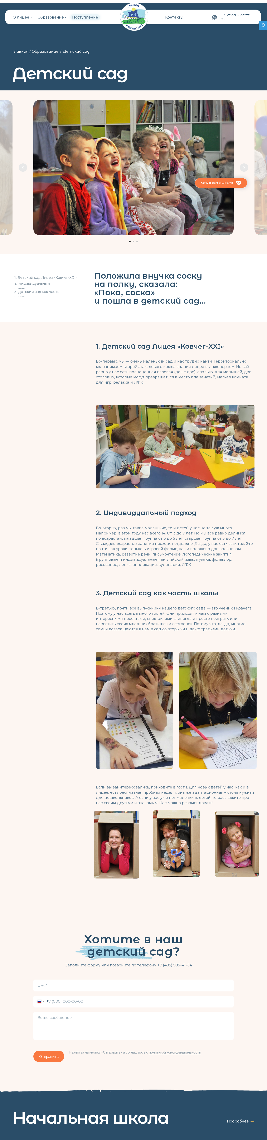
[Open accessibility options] (263, 25)
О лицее (21, 17)
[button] (221, 183)
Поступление (85, 17)
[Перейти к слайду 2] (133, 241)
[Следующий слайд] (244, 167)
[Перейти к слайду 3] (137, 241)
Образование (51, 17)
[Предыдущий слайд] (23, 167)
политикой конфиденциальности (175, 1052)
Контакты (174, 17)
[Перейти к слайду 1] (130, 241)
